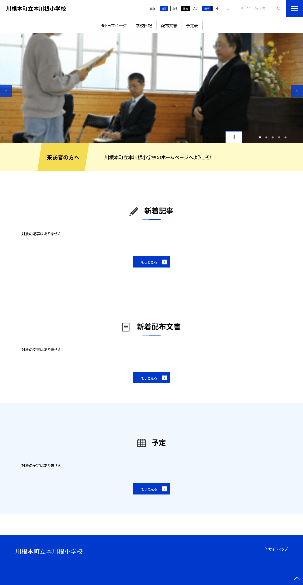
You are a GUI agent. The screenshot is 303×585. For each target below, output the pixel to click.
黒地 (185, 8)
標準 (206, 8)
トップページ (116, 25)
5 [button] (286, 137)
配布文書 (169, 25)
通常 (164, 8)
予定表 (192, 25)
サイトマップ (278, 549)
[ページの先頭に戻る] (297, 579)
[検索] (278, 8)
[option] (151, 88)
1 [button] (260, 137)
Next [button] (297, 91)
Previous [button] (6, 91)
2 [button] (266, 137)
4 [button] (279, 137)
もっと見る (149, 262)
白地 (174, 8)
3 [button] (273, 137)
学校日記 (144, 25)
